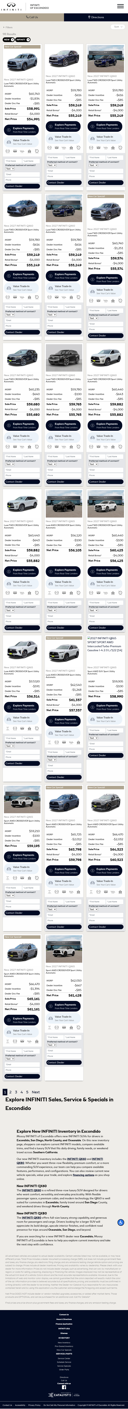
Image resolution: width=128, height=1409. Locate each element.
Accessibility (20, 1405)
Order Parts (64, 1369)
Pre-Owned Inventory (64, 1346)
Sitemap (64, 1333)
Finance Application (64, 1324)
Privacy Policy (34, 1405)
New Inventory (64, 1342)
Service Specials (64, 1366)
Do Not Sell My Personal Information (59, 1405)
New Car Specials (64, 1350)
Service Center (64, 1358)
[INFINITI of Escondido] (25, 6)
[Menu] (120, 7)
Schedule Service (64, 1362)
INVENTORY (64, 1338)
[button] (121, 1222)
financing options (83, 1175)
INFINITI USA (64, 1328)
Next (36, 1092)
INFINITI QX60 (76, 1159)
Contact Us (64, 1314)
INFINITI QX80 (31, 1217)
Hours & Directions (64, 1319)
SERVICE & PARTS (64, 1354)
